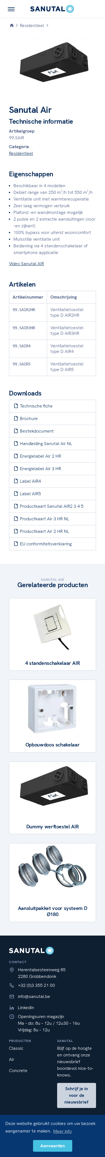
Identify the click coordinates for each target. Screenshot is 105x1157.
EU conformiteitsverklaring (45, 544)
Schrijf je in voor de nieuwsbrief (76, 1095)
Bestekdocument (36, 431)
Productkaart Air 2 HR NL (44, 531)
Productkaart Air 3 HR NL (44, 519)
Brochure (28, 418)
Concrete (18, 1070)
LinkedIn (26, 1007)
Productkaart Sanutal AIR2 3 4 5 (51, 506)
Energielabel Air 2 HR (40, 456)
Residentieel (21, 153)
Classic (16, 1048)
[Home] (12, 25)
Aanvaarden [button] (52, 1146)
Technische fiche (36, 406)
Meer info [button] (62, 1131)
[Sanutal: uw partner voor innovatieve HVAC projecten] (52, 9)
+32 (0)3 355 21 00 (36, 985)
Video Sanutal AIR (26, 264)
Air (11, 1059)
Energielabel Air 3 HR (40, 469)
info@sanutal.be (34, 996)
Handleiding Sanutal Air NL (45, 443)
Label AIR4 (30, 481)
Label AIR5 (30, 494)
